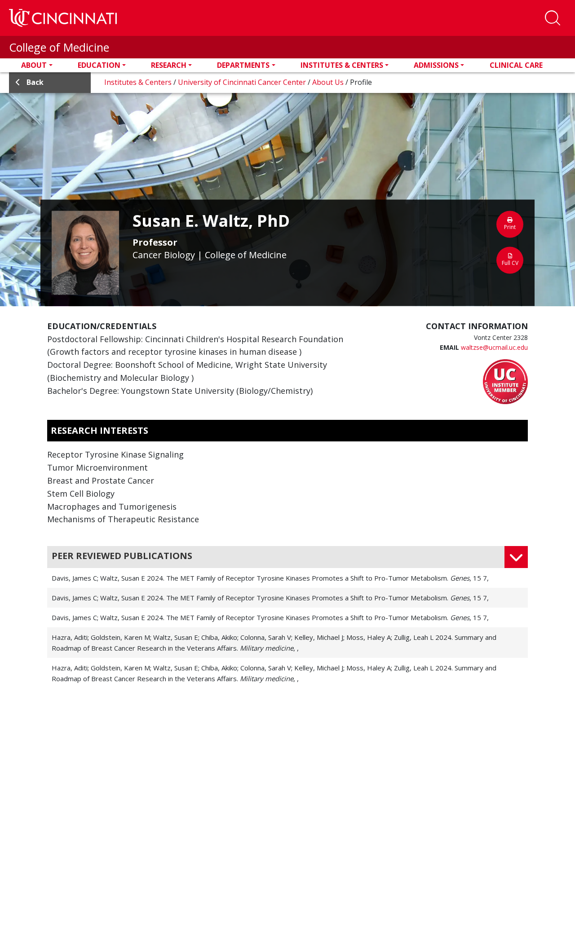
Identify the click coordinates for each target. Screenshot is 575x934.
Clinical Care (516, 65)
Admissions (436, 65)
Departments (243, 65)
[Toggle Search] (552, 18)
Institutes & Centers (342, 65)
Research (168, 65)
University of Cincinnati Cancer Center (243, 82)
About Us (328, 82)
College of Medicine (59, 47)
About (34, 65)
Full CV (510, 262)
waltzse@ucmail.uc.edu (494, 347)
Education (99, 65)
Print (510, 226)
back (35, 82)
